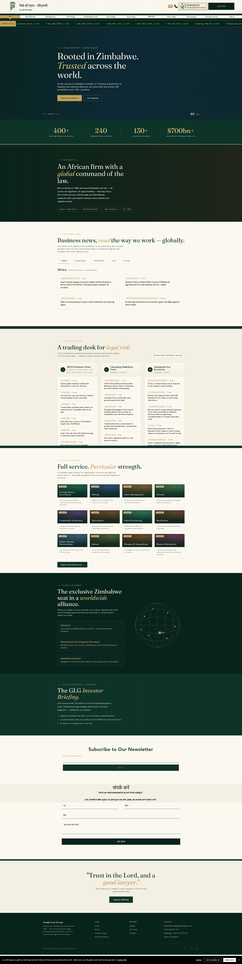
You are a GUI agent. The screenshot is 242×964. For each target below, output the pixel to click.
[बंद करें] (238, 960)
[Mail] (170, 6)
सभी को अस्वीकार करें (213, 960)
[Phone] (176, 6)
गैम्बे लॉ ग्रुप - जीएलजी (33, 6)
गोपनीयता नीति (121, 960)
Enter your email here (72, 756)
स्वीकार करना (229, 960)
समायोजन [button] (199, 960)
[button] (221, 6)
